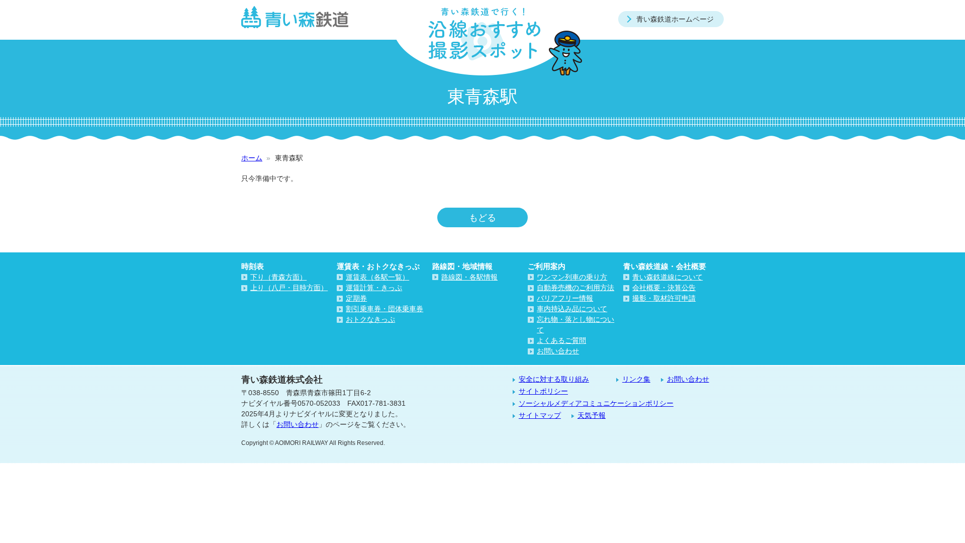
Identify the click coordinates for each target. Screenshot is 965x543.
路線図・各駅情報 (469, 277)
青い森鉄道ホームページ (675, 19)
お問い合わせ (558, 351)
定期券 (356, 298)
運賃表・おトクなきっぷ (378, 266)
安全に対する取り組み (554, 379)
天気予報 (591, 415)
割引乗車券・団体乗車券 (384, 309)
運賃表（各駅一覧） (377, 277)
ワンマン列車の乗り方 (572, 277)
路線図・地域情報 (462, 266)
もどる (482, 217)
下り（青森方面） (278, 277)
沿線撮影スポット (482, 37)
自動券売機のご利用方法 (575, 288)
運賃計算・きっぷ (374, 288)
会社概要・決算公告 (664, 288)
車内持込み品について (572, 309)
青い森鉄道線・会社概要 (664, 266)
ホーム (251, 158)
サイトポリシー (543, 391)
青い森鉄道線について (667, 277)
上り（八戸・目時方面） (289, 288)
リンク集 (636, 379)
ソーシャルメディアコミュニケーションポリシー (596, 403)
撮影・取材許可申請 (664, 298)
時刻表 (252, 266)
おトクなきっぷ (370, 319)
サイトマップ (540, 415)
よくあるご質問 (561, 340)
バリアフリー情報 (565, 298)
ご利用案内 (546, 266)
